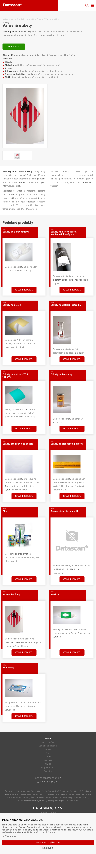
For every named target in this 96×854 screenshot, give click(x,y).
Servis (48, 749)
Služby (72, 55)
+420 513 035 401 (48, 782)
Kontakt (48, 760)
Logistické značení (48, 746)
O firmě (48, 757)
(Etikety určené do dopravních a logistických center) (40, 74)
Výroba (30, 55)
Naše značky (48, 742)
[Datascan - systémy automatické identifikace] (12, 5)
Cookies (48, 771)
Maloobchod (20, 55)
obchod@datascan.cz (48, 777)
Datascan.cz (8, 19)
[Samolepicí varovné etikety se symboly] (25, 116)
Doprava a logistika (58, 55)
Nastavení (48, 847)
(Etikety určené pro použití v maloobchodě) (32, 65)
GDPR (48, 764)
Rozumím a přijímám (48, 842)
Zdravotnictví (41, 55)
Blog (48, 753)
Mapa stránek (48, 767)
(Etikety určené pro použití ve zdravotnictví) (33, 71)
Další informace (9, 836)
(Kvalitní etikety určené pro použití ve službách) (31, 77)
